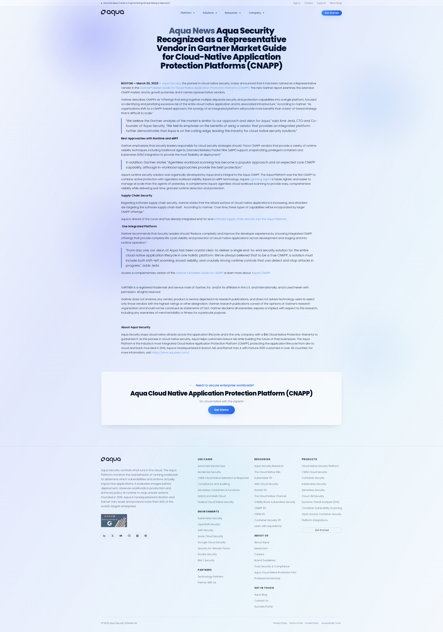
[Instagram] (137, 536)
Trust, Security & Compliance (272, 566)
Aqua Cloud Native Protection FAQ (275, 572)
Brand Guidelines (264, 560)
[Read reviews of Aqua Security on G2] (146, 520)
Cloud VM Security (313, 496)
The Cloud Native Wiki (267, 472)
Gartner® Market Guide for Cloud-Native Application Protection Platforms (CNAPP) (194, 88)
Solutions (208, 13)
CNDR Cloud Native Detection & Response (223, 478)
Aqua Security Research (269, 466)
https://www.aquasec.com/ (170, 353)
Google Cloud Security (212, 542)
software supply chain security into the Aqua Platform (250, 219)
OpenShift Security (209, 524)
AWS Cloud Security (266, 484)
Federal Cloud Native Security (216, 502)
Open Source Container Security (321, 514)
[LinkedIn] (104, 536)
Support (321, 3)
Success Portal (263, 606)
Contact (309, 3)
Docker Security (207, 554)
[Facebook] (146, 536)
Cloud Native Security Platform (320, 466)
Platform (186, 13)
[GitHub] (129, 536)
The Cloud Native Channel (270, 496)
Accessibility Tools (331, 623)
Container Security (313, 478)
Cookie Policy (312, 623)
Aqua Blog (260, 594)
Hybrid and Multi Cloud (212, 496)
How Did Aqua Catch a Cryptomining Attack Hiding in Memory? (136, 3)
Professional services (267, 578)
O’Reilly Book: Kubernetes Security (274, 502)
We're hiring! (336, 3)
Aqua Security (171, 83)
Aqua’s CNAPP (261, 273)
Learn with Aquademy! (268, 526)
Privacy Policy (280, 623)
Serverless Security (313, 490)
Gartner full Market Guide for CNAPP (199, 273)
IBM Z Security (206, 560)
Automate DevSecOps (211, 466)
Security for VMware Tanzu (214, 548)
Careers (259, 554)
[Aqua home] (112, 13)
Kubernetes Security (210, 518)
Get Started (332, 12)
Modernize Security (209, 472)
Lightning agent (260, 179)
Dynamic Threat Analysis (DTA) (320, 502)
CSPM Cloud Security (314, 472)
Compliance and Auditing (214, 484)
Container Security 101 (267, 520)
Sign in (296, 3)
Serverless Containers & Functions (219, 490)
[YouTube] (121, 536)
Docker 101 (260, 490)
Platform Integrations (315, 520)
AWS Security (205, 530)
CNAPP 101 (260, 508)
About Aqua (261, 542)
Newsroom (261, 548)
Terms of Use (296, 623)
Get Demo (221, 410)
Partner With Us (207, 582)
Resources (231, 13)
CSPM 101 (259, 514)
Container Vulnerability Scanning (322, 508)
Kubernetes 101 (263, 478)
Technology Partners (210, 576)
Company (255, 13)
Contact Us (261, 600)
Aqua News (192, 31)
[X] (112, 536)
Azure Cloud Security (210, 536)
